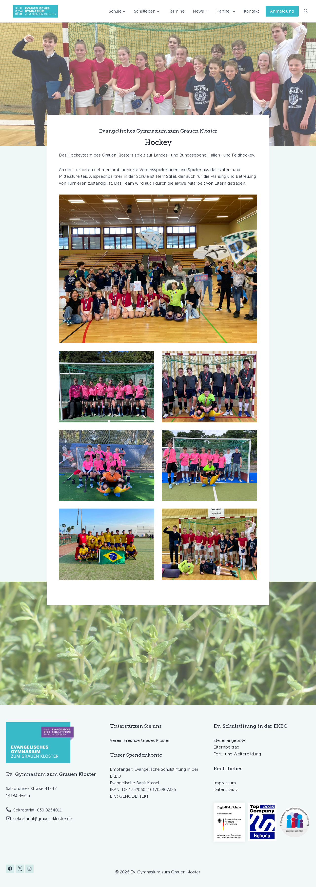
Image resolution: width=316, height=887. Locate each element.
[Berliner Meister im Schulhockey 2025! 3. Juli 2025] (209, 465)
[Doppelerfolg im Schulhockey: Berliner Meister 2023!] (209, 544)
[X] (20, 869)
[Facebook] (10, 869)
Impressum (225, 782)
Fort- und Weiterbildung (237, 753)
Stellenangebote (230, 740)
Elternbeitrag (226, 747)
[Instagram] (29, 869)
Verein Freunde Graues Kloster (140, 740)
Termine (176, 11)
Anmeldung (282, 11)
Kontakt (251, 11)
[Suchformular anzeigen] (305, 11)
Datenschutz (226, 789)
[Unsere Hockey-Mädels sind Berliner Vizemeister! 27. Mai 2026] (106, 386)
